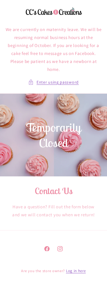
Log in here (76, 270)
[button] (53, 82)
